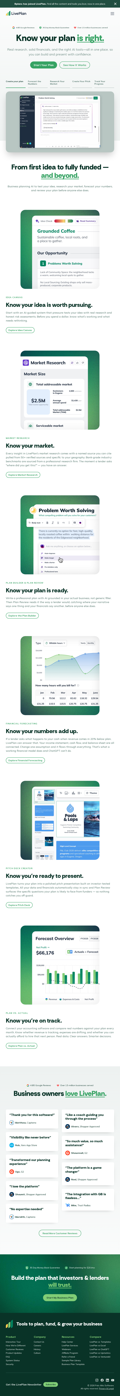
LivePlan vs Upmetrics (100, 1353)
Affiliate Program (70, 1353)
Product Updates (14, 1353)
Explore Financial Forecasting (25, 760)
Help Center (67, 1342)
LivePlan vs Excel (98, 1345)
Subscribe (51, 1384)
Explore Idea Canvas (20, 330)
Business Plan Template (73, 1364)
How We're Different (15, 1345)
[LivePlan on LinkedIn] (107, 1380)
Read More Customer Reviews (60, 1233)
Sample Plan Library (71, 1360)
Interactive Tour (13, 1342)
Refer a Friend (68, 1356)
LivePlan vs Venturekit (100, 1356)
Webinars (66, 1349)
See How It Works (74, 65)
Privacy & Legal (106, 1388)
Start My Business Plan (60, 1297)
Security (9, 1364)
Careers (37, 1345)
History (37, 1349)
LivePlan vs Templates (100, 1342)
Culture (37, 1353)
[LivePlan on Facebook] (102, 1380)
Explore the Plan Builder (22, 615)
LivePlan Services (70, 1345)
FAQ (8, 1356)
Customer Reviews (15, 1349)
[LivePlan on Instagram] (96, 1380)
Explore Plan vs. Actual (21, 1045)
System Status (13, 1360)
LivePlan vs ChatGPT (99, 1349)
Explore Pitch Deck (19, 905)
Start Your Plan (44, 65)
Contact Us (39, 1342)
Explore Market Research (23, 474)
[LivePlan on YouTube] (112, 1380)
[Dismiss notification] (115, 4)
